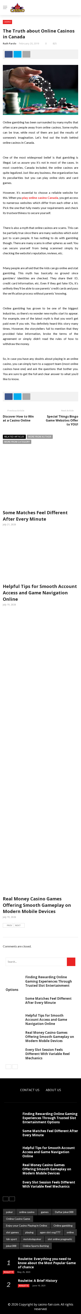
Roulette (8, 1272)
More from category (17, 441)
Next (18, 925)
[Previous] (8, 1066)
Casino (7, 22)
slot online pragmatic (60, 1239)
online (70, 1232)
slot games (12, 1232)
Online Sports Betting (36, 1245)
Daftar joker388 (64, 1212)
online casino (26, 1212)
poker (9, 1212)
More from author (39, 436)
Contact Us (29, 1090)
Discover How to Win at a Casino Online (18, 418)
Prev (9, 925)
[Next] (15, 1066)
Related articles (14, 436)
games (45, 1212)
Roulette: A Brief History (37, 1280)
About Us (53, 1090)
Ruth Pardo (9, 43)
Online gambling (63, 1225)
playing (29, 1232)
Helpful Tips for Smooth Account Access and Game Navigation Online (40, 592)
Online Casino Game (18, 1218)
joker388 (11, 1245)
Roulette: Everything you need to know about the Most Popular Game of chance (47, 1263)
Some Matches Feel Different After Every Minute (35, 515)
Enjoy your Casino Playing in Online (26, 1225)
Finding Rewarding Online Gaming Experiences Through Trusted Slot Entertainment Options (39, 983)
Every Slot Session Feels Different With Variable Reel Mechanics (47, 1053)
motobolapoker (32, 1239)
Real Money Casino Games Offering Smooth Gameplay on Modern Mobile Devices (37, 904)
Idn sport (11, 1239)
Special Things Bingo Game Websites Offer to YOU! (62, 420)
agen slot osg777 (50, 1232)
